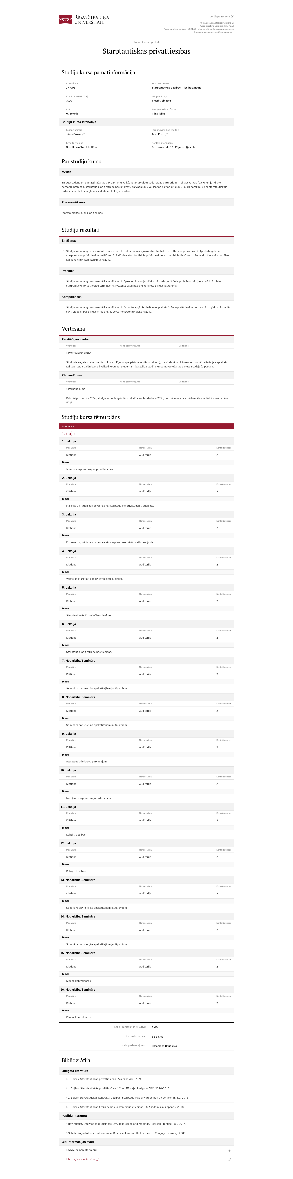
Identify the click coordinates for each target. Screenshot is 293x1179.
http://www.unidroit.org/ (83, 1159)
